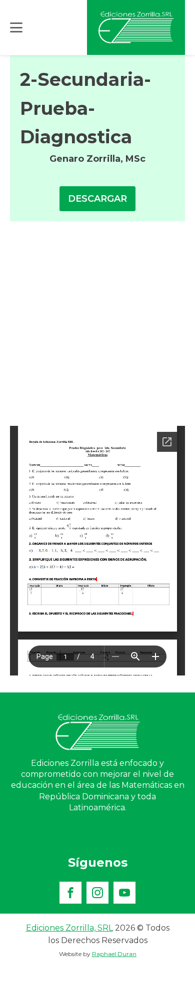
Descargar (97, 198)
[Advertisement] (97, 323)
